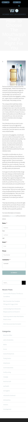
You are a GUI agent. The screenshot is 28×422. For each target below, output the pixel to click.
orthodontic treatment (9, 395)
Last (3, 238)
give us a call (12, 216)
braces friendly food (8, 354)
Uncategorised (7, 409)
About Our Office (7, 335)
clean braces (6, 363)
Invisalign (5, 377)
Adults (5, 344)
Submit (14, 272)
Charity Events (7, 358)
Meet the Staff (7, 381)
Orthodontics (6, 400)
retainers (5, 404)
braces (5, 349)
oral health (6, 386)
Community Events (8, 367)
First (3, 231)
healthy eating (7, 372)
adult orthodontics (8, 340)
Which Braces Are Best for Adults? (12, 324)
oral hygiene (6, 391)
